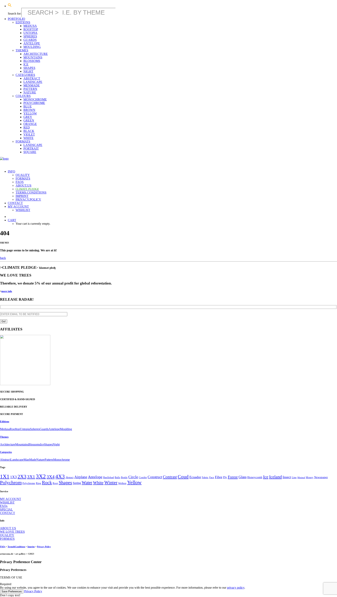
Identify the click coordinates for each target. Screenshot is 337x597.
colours (23, 96)
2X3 (22, 476)
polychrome (34, 103)
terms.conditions (31, 192)
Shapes (48, 444)
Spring (77, 483)
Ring (38, 483)
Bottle (124, 477)
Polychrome (28, 483)
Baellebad (108, 477)
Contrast (170, 477)
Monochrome (61, 459)
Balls (117, 477)
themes (22, 50)
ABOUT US (8, 528)
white (28, 138)
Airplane (80, 477)
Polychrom (11, 482)
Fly (225, 477)
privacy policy (235, 587)
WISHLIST (7, 502)
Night (56, 444)
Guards (44, 429)
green (28, 120)
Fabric (205, 477)
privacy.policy (28, 199)
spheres (30, 36)
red (26, 127)
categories (25, 75)
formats (23, 141)
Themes (4, 436)
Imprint (31, 546)
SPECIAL (6, 509)
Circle (133, 477)
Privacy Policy (44, 546)
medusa (30, 25)
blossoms (31, 61)
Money (309, 477)
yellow (30, 113)
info (11, 171)
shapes (29, 68)
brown (29, 110)
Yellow (134, 482)
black (28, 131)
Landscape (17, 459)
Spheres (35, 429)
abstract (31, 78)
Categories (6, 452)
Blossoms (34, 444)
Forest (233, 477)
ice (25, 64)
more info (6, 291)
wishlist (23, 210)
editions (23, 22)
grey (27, 117)
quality (23, 175)
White (98, 482)
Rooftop (15, 429)
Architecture (7, 444)
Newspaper (321, 477)
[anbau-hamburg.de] (25, 384)
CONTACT (7, 513)
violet (29, 134)
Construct (155, 477)
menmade (31, 85)
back (3, 258)
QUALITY (7, 535)
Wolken (122, 483)
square (29, 152)
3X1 (31, 476)
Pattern (49, 459)
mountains (32, 57)
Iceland (275, 477)
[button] (10, 6)
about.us (23, 185)
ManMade (30, 459)
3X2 (41, 476)
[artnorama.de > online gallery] (168, 162)
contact (15, 203)
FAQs (3, 506)
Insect (287, 477)
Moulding (66, 429)
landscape (32, 82)
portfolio (16, 18)
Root (55, 483)
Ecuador (195, 477)
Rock (47, 482)
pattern (30, 89)
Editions (4, 421)
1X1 (4, 476)
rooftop (30, 29)
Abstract (5, 459)
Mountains (21, 444)
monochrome (35, 99)
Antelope (54, 429)
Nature (40, 459)
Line (294, 477)
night (28, 71)
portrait (31, 148)
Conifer (143, 477)
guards (30, 39)
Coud (183, 476)
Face (211, 477)
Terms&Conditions (16, 546)
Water (87, 482)
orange (30, 124)
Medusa (5, 429)
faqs (20, 182)
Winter (110, 482)
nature (29, 92)
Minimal (301, 477)
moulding (32, 46)
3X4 (51, 476)
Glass (243, 477)
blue (27, 106)
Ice (42, 444)
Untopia (25, 429)
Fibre (218, 477)
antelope (31, 43)
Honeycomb (254, 477)
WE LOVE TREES (12, 531)
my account (18, 206)
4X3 (60, 476)
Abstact (70, 477)
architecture (35, 53)
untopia (30, 32)
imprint (22, 196)
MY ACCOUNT (10, 499)
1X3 (13, 477)
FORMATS (7, 538)
